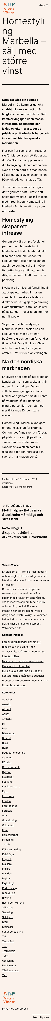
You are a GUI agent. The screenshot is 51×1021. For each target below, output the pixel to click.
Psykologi (8, 883)
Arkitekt (7, 718)
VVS (4, 975)
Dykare (6, 772)
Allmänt (6, 709)
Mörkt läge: (39, 1017)
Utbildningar (9, 965)
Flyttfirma (8, 796)
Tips (4, 946)
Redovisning (9, 888)
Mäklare (7, 863)
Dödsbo (6, 762)
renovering (8, 892)
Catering (7, 757)
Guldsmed (8, 825)
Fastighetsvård (11, 786)
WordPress (21, 1008)
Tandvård (8, 941)
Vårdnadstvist (10, 970)
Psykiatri (7, 878)
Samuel (9, 482)
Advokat (7, 699)
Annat (5, 713)
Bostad (6, 738)
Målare (6, 868)
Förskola (7, 810)
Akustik (6, 704)
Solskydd (7, 917)
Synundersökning (12, 931)
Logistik (6, 859)
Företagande (9, 805)
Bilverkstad (8, 733)
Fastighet (7, 781)
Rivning (6, 897)
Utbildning (8, 960)
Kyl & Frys (8, 854)
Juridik (6, 844)
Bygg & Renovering (13, 752)
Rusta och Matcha (13, 902)
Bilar (4, 728)
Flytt (5, 791)
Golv (5, 815)
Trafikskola (8, 950)
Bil (3, 723)
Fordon (6, 801)
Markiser (7, 873)
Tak (4, 936)
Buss (5, 742)
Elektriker (7, 776)
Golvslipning (9, 820)
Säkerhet (7, 907)
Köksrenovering (11, 849)
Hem (5, 830)
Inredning (27, 486)
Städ (5, 921)
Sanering (7, 912)
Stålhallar (7, 926)
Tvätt (5, 955)
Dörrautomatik (11, 767)
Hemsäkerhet (10, 834)
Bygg (5, 747)
